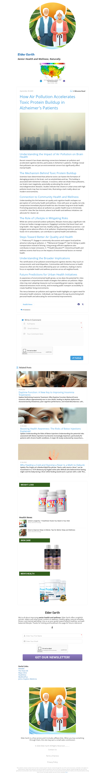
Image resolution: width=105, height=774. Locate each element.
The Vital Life (23, 671)
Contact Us (52, 750)
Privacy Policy (52, 762)
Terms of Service (52, 756)
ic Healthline (22, 674)
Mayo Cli (21, 673)
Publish (77, 358)
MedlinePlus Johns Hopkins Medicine (27, 678)
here (66, 772)
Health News (27, 304)
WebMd (21, 668)
